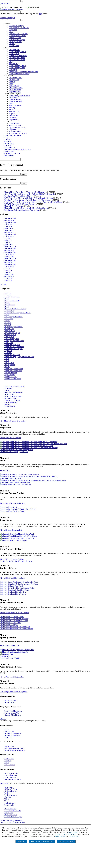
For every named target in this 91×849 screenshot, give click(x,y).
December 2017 (10, 230)
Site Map (7, 145)
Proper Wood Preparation (18, 56)
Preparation (13, 30)
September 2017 (10, 234)
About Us (7, 139)
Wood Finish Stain (10, 377)
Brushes (12, 44)
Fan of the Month (15, 90)
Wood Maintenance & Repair (19, 74)
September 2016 (10, 252)
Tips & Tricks (9, 363)
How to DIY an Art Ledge (13, 206)
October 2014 (9, 276)
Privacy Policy (9, 147)
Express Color (9, 311)
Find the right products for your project (13, 692)
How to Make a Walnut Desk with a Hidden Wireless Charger (26, 208)
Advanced (12, 118)
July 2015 (7, 268)
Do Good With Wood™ (12, 779)
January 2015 (9, 274)
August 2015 (9, 266)
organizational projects (12, 333)
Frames (7, 321)
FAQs (11, 62)
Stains (11, 32)
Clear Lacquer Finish (11, 301)
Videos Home (14, 124)
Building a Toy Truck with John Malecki (18, 196)
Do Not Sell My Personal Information (17, 149)
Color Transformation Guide (14, 747)
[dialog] (45, 836)
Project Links (13, 120)
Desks (11, 104)
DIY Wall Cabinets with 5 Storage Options (19, 204)
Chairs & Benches (15, 102)
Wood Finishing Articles (17, 66)
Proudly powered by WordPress (11, 821)
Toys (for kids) (14, 112)
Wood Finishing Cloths (12, 379)
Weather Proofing (10, 373)
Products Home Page (16, 26)
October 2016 (9, 250)
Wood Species (14, 54)
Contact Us (8, 141)
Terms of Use (9, 151)
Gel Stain (7, 323)
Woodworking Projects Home (19, 96)
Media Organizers (15, 106)
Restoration (8, 353)
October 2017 (9, 232)
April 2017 (8, 242)
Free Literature (14, 86)
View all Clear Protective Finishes (12, 559)
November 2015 (10, 260)
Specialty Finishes (15, 42)
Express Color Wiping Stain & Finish (17, 313)
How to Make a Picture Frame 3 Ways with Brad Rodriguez (25, 192)
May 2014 (8, 280)
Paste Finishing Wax (11, 339)
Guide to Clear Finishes (17, 60)
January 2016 (9, 256)
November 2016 (10, 248)
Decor (6, 307)
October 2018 (9, 221)
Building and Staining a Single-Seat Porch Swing (21, 210)
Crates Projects (9, 305)
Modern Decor (9, 331)
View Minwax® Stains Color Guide (12, 421)
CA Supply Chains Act (12, 153)
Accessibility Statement (12, 135)
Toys (6, 801)
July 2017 (7, 238)
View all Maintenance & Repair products (14, 613)
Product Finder (14, 46)
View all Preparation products (10, 438)
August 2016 (9, 254)
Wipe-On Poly (9, 375)
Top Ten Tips (13, 64)
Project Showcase (15, 92)
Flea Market (8, 319)
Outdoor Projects (10, 335)
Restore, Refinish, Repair (18, 133)
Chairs (6, 299)
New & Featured (15, 125)
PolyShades (8, 343)
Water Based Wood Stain (13, 371)
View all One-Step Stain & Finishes (12, 503)
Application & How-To (17, 127)
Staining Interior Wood (17, 58)
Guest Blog (8, 325)
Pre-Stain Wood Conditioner (14, 347)
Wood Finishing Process (17, 52)
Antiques (7, 293)
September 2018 (10, 223)
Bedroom (7, 295)
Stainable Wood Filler (12, 355)
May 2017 (8, 240)
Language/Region (6, 7)
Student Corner (9, 803)
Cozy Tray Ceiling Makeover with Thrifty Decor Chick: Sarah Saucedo (29, 194)
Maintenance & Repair (17, 40)
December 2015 (10, 258)
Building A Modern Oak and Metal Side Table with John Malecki (27, 200)
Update (7, 367)
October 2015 (9, 262)
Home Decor (9, 329)
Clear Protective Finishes (17, 36)
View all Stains (5, 470)
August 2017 (9, 236)
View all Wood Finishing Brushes (12, 677)
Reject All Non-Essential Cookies (41, 841)
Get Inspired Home (15, 78)
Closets (7, 303)
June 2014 (8, 278)
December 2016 (10, 246)
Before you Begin (10, 700)
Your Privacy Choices (66, 841)
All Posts (3, 284)
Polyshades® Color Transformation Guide (23, 72)
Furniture (12, 82)
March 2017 (8, 244)
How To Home (14, 50)
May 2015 (8, 270)
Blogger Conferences (11, 297)
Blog (40, 14)
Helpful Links (9, 155)
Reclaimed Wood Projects (13, 349)
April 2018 (8, 226)
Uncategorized (9, 365)
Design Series (9, 394)
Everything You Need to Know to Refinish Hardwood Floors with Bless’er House (33, 202)
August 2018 (9, 224)
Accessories (13, 98)
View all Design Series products (11, 530)
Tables (11, 110)
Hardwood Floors (15, 38)
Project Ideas (13, 129)
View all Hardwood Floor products (12, 578)
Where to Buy (9, 143)
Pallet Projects (9, 337)
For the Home (14, 80)
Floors (11, 84)
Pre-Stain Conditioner (12, 345)
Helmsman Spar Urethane (13, 327)
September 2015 (10, 264)
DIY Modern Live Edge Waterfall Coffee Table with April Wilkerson (28, 198)
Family (6, 315)
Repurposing (8, 351)
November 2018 (10, 219)
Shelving (12, 108)
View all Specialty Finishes (9, 645)
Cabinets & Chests (15, 100)
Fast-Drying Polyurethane (13, 317)
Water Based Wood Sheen (13, 369)
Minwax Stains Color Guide (19, 28)
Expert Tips (13, 70)
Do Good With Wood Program (15, 309)
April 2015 (8, 272)
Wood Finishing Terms (17, 68)
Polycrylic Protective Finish (14, 341)
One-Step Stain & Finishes (18, 34)
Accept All (21, 841)
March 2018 (8, 228)
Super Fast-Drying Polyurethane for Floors (19, 357)
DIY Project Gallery (16, 88)
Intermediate (13, 116)
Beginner (12, 114)
